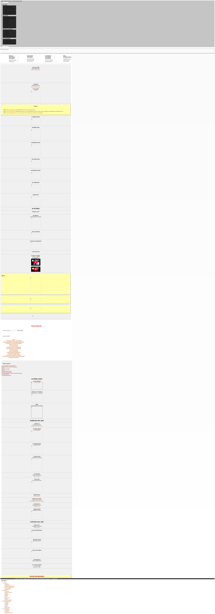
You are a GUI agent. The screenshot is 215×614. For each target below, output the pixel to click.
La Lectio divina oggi (14, 345)
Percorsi (7, 34)
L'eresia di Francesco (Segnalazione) (13, 348)
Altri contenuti (8, 37)
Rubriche (7, 21)
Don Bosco (7, 39)
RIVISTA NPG (5, 15)
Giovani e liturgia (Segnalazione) (13, 352)
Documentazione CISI (10, 43)
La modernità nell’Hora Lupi (13, 353)
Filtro (19, 330)
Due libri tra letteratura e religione (14, 354)
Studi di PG (7, 30)
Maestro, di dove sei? (13, 344)
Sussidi (6, 35)
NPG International (9, 27)
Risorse (6, 26)
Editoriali (7, 22)
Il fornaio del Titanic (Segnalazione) (13, 347)
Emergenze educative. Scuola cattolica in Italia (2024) (14, 356)
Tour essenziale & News (10, 11)
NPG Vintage (8, 25)
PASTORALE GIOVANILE (8, 29)
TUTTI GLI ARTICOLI (10, 111)
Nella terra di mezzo (14, 349)
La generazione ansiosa (14, 357)
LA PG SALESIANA (6, 38)
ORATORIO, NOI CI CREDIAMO (38, 112)
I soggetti (7, 31)
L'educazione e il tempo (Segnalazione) (14, 343)
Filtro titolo (5, 330)
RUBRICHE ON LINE (13, 112)
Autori (6, 23)
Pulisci (22, 330)
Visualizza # (5, 336)
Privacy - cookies (8, 13)
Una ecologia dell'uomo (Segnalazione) (14, 340)
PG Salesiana (8, 41)
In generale (7, 17)
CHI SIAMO (5, 4)
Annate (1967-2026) (9, 18)
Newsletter (27, 109)
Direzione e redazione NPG (10, 586)
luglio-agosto (13, 109)
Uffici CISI (7, 42)
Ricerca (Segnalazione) (13, 351)
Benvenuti (7, 6)
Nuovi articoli (8, 14)
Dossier (6, 19)
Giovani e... (7, 33)
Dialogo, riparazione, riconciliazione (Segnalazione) (13, 342)
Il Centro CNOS (8, 7)
